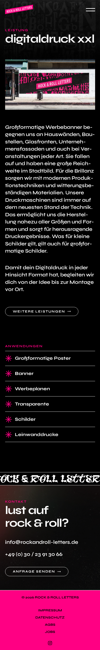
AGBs (50, 625)
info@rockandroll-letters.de (41, 542)
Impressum (50, 610)
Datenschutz (50, 617)
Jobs (50, 632)
